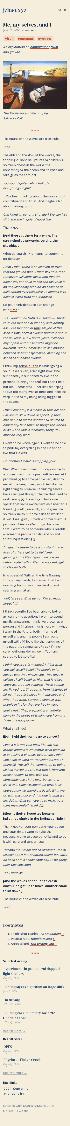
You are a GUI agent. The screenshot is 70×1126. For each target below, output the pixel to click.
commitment (39, 47)
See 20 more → (14, 1031)
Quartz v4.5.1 (33, 1106)
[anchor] (26, 925)
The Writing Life (42, 944)
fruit (10, 39)
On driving (12, 999)
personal (27, 39)
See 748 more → (15, 1073)
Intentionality (14, 1094)
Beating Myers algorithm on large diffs (34, 986)
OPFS (8, 1046)
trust (54, 47)
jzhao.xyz (14, 10)
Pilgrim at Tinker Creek (22, 1059)
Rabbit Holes (40, 939)
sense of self (28, 366)
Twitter (22, 1111)
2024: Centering (16, 1088)
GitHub (8, 1111)
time (13, 310)
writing (45, 39)
